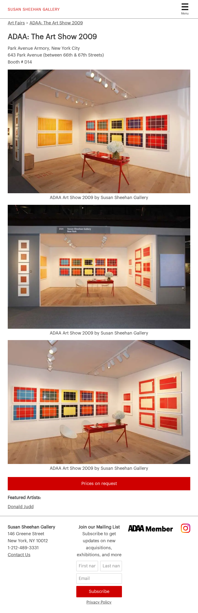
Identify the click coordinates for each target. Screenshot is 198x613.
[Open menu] (185, 6)
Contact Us (19, 555)
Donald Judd (21, 507)
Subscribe (99, 591)
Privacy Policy (99, 602)
